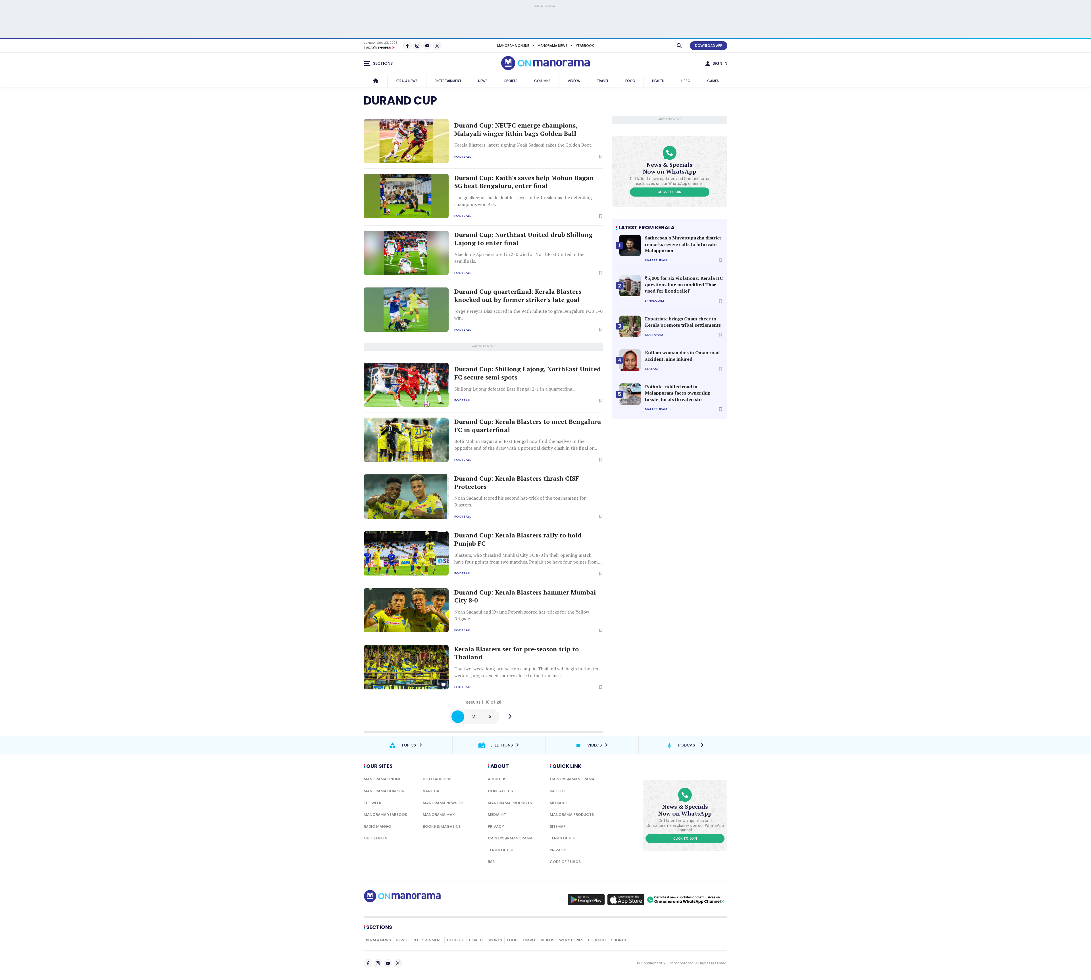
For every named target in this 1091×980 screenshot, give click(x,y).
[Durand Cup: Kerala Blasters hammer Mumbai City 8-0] (406, 610)
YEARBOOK (585, 45)
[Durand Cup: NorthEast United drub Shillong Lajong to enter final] (406, 253)
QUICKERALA (375, 838)
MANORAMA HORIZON (384, 791)
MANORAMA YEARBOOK (385, 814)
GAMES (713, 80)
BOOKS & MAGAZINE (442, 826)
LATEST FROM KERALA (646, 227)
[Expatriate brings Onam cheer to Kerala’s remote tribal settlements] (630, 326)
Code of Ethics (565, 861)
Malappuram (656, 260)
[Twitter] (437, 45)
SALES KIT (558, 791)
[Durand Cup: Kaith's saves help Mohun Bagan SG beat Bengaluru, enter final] (406, 196)
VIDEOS (574, 80)
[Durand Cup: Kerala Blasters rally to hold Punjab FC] (406, 553)
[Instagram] (417, 45)
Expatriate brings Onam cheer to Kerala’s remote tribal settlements (683, 322)
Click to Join (669, 192)
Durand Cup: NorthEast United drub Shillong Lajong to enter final (523, 239)
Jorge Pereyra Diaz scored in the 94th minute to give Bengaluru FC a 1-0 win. (528, 314)
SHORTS (618, 940)
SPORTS (510, 80)
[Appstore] (625, 899)
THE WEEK (372, 803)
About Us (497, 779)
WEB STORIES (571, 940)
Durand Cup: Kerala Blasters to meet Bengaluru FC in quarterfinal (527, 426)
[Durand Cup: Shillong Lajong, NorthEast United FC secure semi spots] (406, 385)
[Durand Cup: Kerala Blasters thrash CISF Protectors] (406, 496)
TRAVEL (603, 80)
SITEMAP (558, 826)
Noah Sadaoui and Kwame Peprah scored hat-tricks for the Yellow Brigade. (521, 615)
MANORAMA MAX (439, 814)
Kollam (651, 369)
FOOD (630, 80)
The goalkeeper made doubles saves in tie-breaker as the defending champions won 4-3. (523, 200)
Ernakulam (654, 301)
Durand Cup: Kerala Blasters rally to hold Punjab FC (518, 539)
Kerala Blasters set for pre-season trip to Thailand (516, 653)
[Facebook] (407, 45)
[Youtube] (427, 45)
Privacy (496, 826)
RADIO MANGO (377, 826)
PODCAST (597, 940)
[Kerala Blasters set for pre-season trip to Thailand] (406, 667)
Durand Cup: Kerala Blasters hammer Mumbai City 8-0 (525, 596)
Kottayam (654, 335)
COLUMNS (542, 80)
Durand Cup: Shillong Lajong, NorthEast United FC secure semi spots (527, 373)
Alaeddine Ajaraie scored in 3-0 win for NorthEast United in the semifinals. (519, 257)
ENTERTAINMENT (448, 80)
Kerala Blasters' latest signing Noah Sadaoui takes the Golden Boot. (523, 145)
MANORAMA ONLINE (513, 45)
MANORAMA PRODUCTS (510, 803)
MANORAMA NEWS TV (443, 803)
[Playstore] (586, 899)
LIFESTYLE (455, 940)
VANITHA (431, 791)
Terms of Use (501, 850)
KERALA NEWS (407, 80)
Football (462, 157)
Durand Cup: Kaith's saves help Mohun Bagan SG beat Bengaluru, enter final (524, 182)
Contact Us (500, 791)
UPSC (685, 80)
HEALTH (658, 80)
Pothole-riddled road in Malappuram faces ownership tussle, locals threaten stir (678, 393)
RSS (491, 861)
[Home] (375, 81)
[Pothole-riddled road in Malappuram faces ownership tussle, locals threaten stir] (630, 394)
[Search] (679, 46)
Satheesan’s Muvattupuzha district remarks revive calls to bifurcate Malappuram (683, 244)
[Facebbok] (368, 963)
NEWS (483, 80)
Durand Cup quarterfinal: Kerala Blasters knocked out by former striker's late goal (517, 295)
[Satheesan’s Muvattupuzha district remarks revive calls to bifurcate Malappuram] (630, 245)
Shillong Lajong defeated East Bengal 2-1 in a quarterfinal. (514, 389)
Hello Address (437, 779)
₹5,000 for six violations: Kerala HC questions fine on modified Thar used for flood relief (684, 284)
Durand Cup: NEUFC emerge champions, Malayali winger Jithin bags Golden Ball (515, 129)
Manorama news (552, 45)
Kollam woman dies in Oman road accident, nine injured (682, 355)
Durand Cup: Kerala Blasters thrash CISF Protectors (516, 482)
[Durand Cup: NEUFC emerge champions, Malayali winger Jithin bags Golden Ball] (406, 141)
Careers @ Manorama (510, 838)
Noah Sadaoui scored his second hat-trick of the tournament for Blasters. (520, 501)
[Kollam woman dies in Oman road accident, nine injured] (630, 360)
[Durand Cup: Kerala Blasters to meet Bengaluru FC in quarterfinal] (406, 440)
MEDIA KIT (497, 814)
